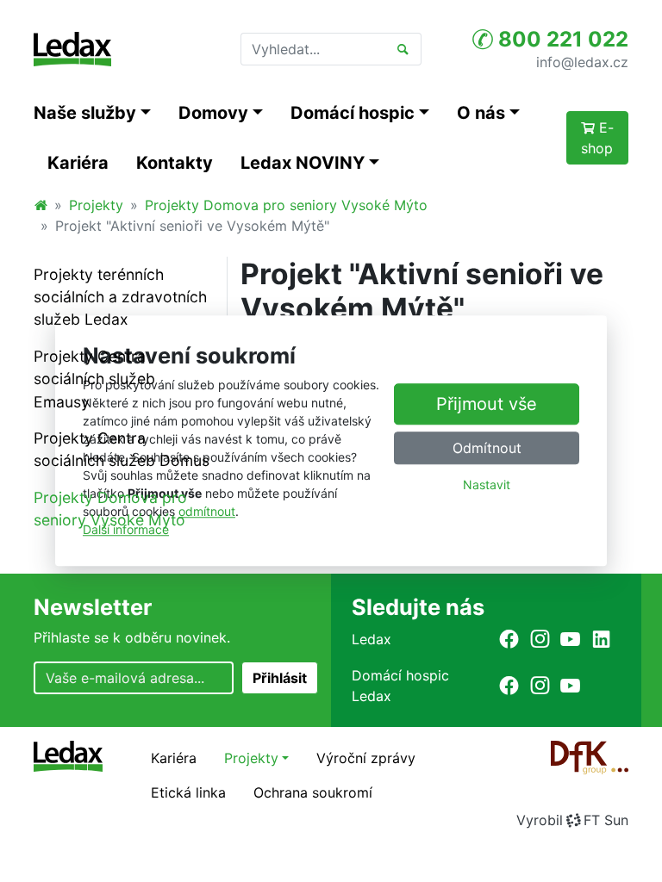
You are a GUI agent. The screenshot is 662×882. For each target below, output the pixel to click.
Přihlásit (280, 677)
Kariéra (78, 162)
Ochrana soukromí (312, 792)
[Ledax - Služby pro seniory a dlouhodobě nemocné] (40, 205)
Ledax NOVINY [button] (302, 162)
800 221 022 (560, 39)
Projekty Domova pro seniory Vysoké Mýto (286, 205)
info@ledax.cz (582, 61)
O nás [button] (481, 112)
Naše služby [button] (85, 112)
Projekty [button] (251, 758)
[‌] (509, 638)
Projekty (96, 205)
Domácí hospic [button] (352, 112)
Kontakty (174, 162)
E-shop (597, 138)
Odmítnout (487, 448)
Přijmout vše (486, 404)
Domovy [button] (213, 112)
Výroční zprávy (365, 758)
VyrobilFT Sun (572, 820)
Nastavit (486, 484)
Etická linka (188, 792)
